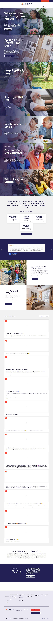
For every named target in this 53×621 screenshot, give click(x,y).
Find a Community (36, 612)
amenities (14, 296)
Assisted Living (36, 553)
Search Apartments (9, 56)
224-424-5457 (25, 609)
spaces (9, 296)
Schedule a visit (30, 576)
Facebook (41, 316)
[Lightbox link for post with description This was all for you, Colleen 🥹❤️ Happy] (26, 515)
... (10, 375)
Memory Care (42, 553)
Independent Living (30, 553)
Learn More (8, 29)
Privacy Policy (26, 618)
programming (37, 272)
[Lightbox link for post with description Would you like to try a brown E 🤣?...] (26, 532)
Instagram (46, 316)
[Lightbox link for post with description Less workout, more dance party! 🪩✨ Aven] (26, 383)
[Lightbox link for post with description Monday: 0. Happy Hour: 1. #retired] (26, 406)
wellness (39, 273)
